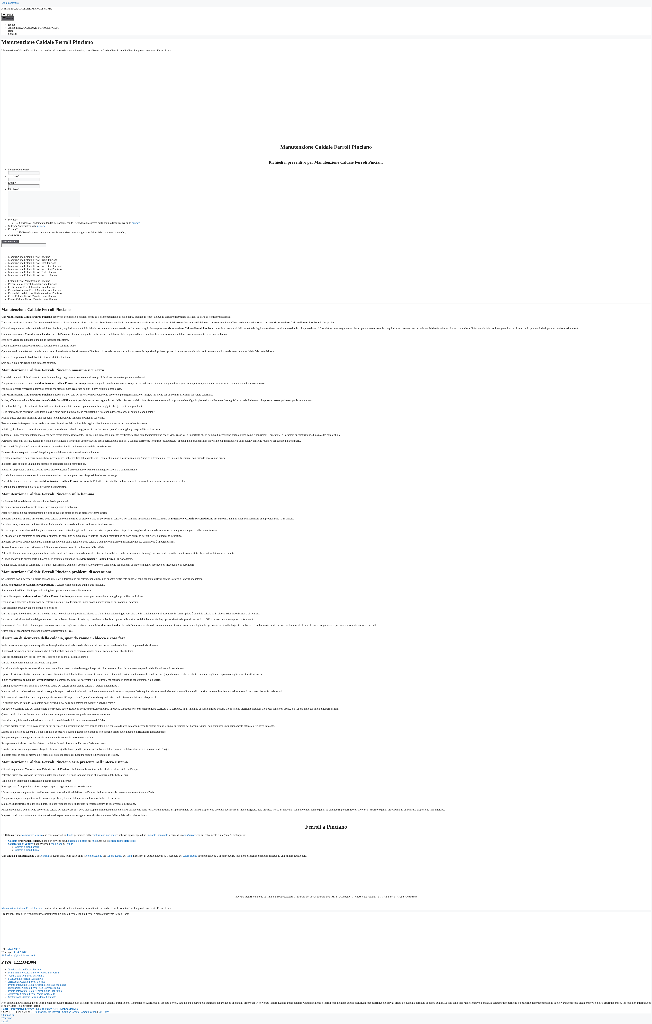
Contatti (12, 33)
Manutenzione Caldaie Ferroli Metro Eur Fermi (33, 972)
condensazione (94, 855)
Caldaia (12, 840)
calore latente (190, 855)
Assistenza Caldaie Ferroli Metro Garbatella (31, 993)
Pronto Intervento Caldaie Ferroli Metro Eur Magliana (37, 984)
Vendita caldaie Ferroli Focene (24, 969)
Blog (10, 30)
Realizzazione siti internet (46, 1011)
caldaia (45, 855)
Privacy (13, 219)
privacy (136, 222)
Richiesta (13, 189)
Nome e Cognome (18, 169)
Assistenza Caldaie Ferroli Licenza (26, 981)
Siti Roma (103, 1011)
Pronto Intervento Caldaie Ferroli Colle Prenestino (35, 990)
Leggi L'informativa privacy (17, 1008)
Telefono (13, 176)
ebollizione (56, 843)
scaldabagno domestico (122, 840)
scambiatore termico (32, 835)
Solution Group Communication (79, 1011)
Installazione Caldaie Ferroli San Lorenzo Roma (34, 987)
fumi (129, 855)
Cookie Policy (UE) (47, 1008)
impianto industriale (157, 835)
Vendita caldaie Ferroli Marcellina (26, 975)
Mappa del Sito (69, 1008)
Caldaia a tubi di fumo (27, 849)
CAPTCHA (14, 235)
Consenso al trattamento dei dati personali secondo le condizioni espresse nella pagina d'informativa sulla (79, 222)
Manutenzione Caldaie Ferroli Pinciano (22, 908)
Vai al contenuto (10, 2)
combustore (189, 835)
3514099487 (13, 949)
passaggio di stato (77, 840)
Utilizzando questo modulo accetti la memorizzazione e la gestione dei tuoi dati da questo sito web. (72, 232)
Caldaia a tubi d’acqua (27, 846)
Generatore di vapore (20, 843)
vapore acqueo (114, 855)
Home (11, 24)
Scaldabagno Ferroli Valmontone (25, 978)
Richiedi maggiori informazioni (18, 955)
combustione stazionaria (104, 835)
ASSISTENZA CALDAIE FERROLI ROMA (26, 8)
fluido (70, 835)
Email (12, 182)
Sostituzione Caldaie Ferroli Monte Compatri (32, 997)
